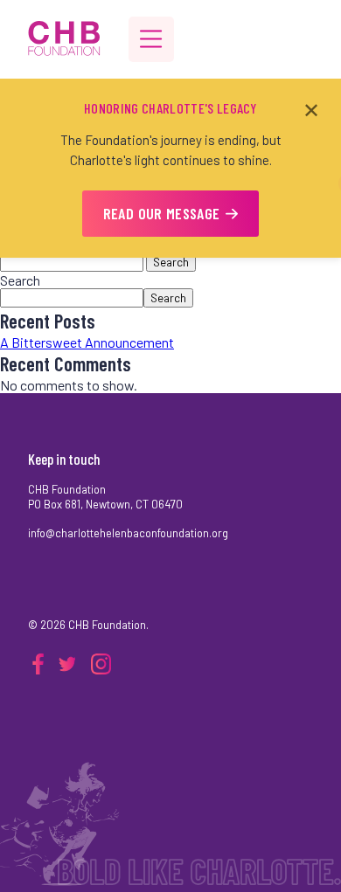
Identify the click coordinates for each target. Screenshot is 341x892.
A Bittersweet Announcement (87, 342)
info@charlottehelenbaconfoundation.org (128, 533)
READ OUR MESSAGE (161, 213)
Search (171, 262)
